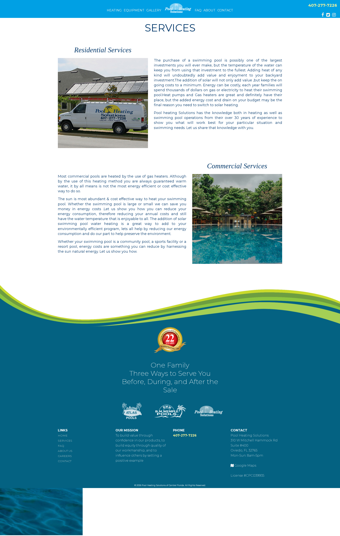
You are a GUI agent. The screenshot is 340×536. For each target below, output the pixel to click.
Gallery (153, 10)
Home (62, 435)
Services (65, 440)
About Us (65, 450)
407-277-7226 (322, 5)
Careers (65, 456)
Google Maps (245, 465)
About (209, 10)
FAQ (198, 10)
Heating (114, 10)
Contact (225, 10)
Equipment (134, 10)
